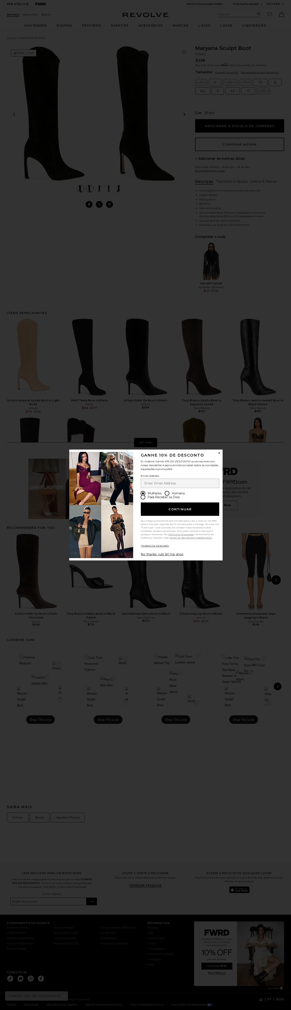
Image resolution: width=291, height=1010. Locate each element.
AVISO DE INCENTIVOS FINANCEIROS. (191, 537)
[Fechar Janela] (219, 453)
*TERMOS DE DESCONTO (155, 546)
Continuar (180, 509)
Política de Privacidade (181, 534)
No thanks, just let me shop (162, 554)
